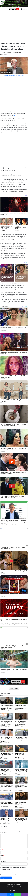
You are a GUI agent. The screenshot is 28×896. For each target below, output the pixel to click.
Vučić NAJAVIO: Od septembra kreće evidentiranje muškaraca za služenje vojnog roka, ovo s (6, 820)
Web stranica (3, 861)
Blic (14, 115)
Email (2, 855)
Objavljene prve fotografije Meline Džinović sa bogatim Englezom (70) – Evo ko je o (21, 819)
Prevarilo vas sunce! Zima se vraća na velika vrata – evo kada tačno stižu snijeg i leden (6, 802)
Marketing (22, 886)
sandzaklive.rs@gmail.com (9, 886)
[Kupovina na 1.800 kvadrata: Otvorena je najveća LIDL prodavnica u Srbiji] (6, 764)
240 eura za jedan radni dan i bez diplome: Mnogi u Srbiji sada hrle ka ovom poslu (6, 755)
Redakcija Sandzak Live (6, 52)
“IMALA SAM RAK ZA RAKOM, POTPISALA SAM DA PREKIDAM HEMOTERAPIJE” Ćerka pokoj (20, 803)
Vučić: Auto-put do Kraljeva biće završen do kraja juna (21, 738)
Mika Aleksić (14, 688)
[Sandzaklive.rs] (14, 9)
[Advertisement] (14, 26)
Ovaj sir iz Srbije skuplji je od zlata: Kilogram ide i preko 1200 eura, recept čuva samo (20, 755)
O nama (17, 886)
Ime (1, 849)
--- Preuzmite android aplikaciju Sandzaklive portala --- (14, 75)
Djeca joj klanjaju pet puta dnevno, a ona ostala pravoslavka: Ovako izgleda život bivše (6, 739)
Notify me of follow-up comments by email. (11, 872)
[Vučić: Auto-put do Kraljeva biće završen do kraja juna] (21, 732)
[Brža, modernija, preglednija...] (14, 681)
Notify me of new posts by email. (9, 874)
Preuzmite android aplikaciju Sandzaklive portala (14, 676)
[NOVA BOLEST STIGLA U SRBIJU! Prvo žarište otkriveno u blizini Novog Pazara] (21, 700)
